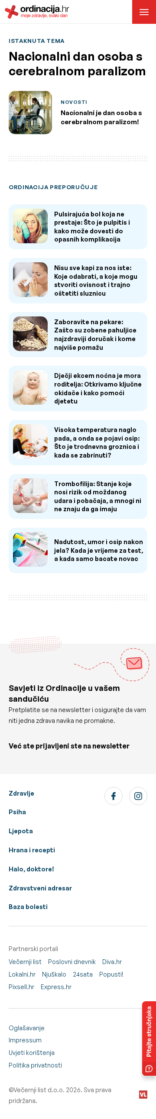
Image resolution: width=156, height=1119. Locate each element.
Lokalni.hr (22, 974)
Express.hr (56, 986)
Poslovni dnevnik (72, 961)
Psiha (17, 812)
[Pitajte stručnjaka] (149, 1038)
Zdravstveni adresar (40, 888)
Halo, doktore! (31, 869)
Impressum (25, 1040)
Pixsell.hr (21, 986)
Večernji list (25, 961)
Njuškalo (54, 974)
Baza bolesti (28, 906)
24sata (83, 974)
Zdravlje (21, 793)
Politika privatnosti (35, 1065)
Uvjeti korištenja (32, 1052)
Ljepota (21, 831)
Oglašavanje (27, 1028)
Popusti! (111, 974)
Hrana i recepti (32, 850)
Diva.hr (112, 961)
